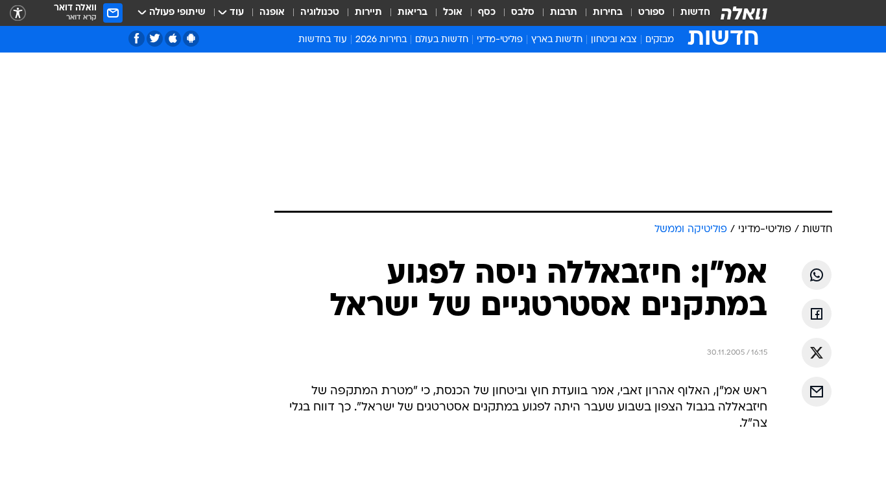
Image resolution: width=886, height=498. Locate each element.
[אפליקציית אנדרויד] (191, 38)
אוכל (452, 13)
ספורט (651, 13)
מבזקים (659, 40)
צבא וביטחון (614, 40)
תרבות (563, 13)
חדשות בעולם (441, 40)
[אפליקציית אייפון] (173, 38)
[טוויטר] (155, 38)
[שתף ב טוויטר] (817, 353)
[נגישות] (18, 13)
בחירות (608, 13)
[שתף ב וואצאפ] (817, 275)
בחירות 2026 (381, 40)
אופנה (272, 13)
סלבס (522, 13)
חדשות (695, 13)
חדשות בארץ (556, 40)
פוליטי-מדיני (500, 40)
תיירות (368, 13)
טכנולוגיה (319, 13)
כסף (487, 13)
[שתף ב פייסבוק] (817, 314)
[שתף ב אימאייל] (817, 392)
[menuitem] (687, 13)
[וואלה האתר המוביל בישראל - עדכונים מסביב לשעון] (744, 12)
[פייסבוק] (136, 38)
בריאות (412, 13)
